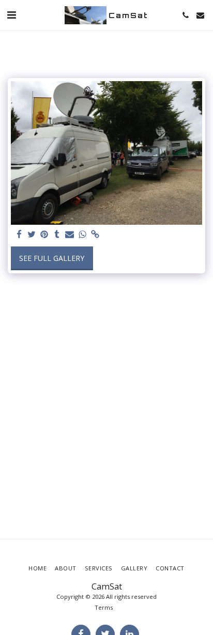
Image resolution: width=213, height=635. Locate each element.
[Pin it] (44, 234)
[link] (95, 234)
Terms (104, 607)
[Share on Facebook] (19, 234)
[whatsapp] (82, 234)
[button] (11, 14)
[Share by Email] (69, 234)
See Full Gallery (51, 258)
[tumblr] (57, 234)
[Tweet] (32, 234)
